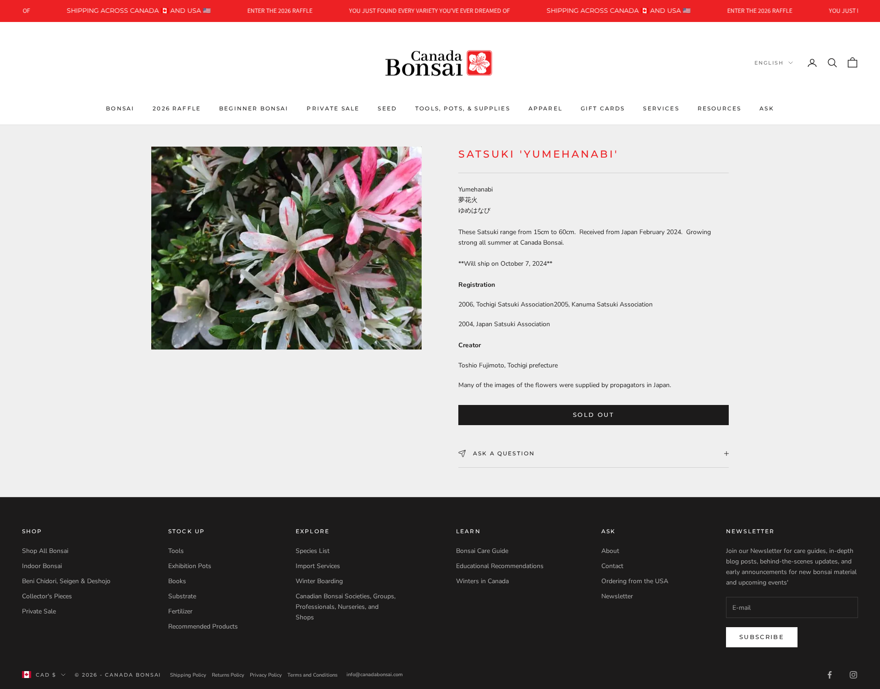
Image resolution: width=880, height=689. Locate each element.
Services (661, 107)
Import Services (318, 566)
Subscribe (761, 636)
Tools (176, 551)
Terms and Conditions (312, 675)
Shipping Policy (188, 675)
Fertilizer (180, 611)
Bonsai (120, 107)
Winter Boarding (319, 581)
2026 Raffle (177, 107)
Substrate (182, 596)
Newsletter (617, 596)
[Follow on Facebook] (829, 674)
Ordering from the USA (634, 581)
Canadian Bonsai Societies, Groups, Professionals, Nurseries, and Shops (346, 607)
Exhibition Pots (189, 566)
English (769, 63)
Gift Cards (603, 107)
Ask (766, 107)
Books (177, 581)
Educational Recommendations (500, 566)
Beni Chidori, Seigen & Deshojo (66, 581)
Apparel (545, 107)
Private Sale (333, 107)
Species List (313, 551)
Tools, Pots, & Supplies (462, 107)
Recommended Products (203, 626)
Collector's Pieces (47, 596)
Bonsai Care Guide (482, 551)
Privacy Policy (266, 675)
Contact (612, 566)
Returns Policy (228, 675)
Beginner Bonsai (253, 107)
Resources (719, 107)
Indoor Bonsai (42, 566)
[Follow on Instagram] (853, 674)
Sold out (593, 414)
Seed (387, 107)
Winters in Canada (482, 581)
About (610, 551)
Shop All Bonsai (45, 551)
